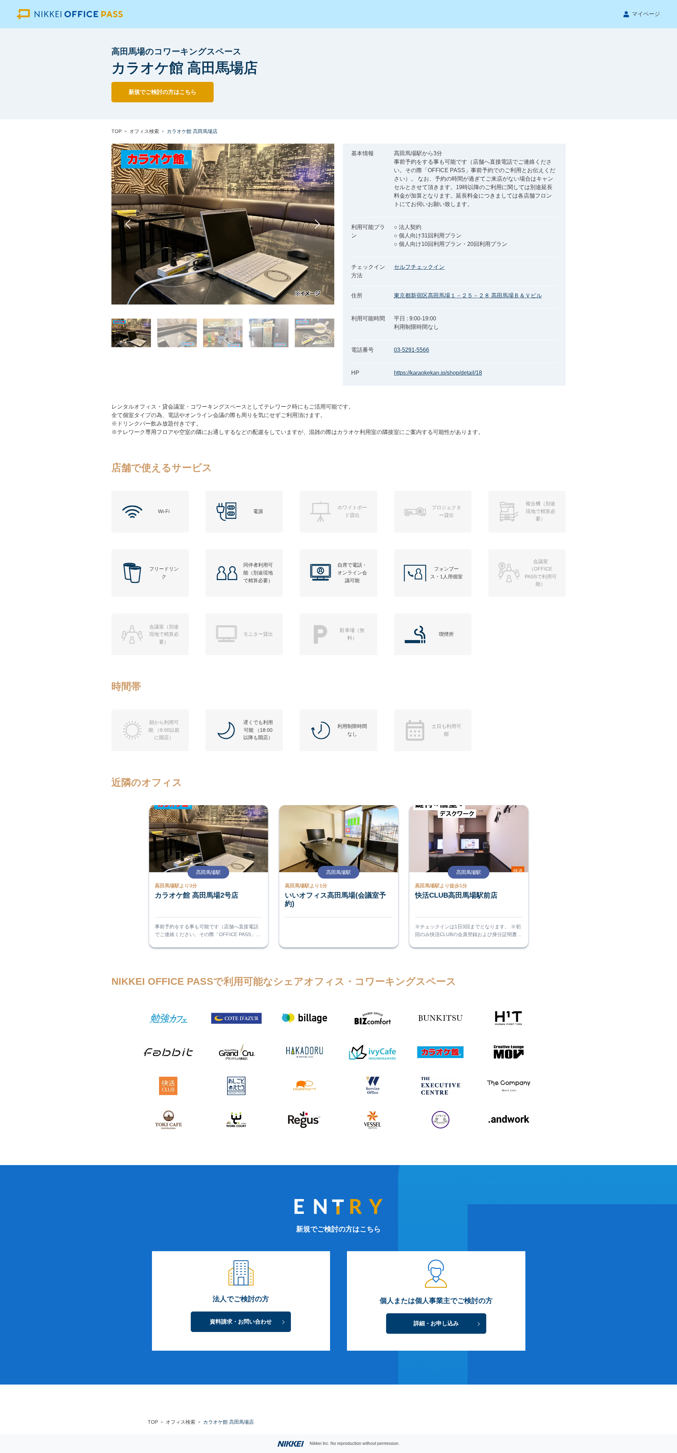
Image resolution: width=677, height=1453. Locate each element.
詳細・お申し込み (436, 1323)
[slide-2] (177, 333)
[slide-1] (131, 333)
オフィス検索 (144, 131)
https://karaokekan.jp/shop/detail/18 (438, 373)
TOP (116, 131)
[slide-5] (314, 333)
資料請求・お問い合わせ (241, 1322)
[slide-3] (223, 333)
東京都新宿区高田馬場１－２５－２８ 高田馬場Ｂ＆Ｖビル (468, 296)
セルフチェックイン (419, 267)
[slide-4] (268, 333)
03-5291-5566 (411, 350)
